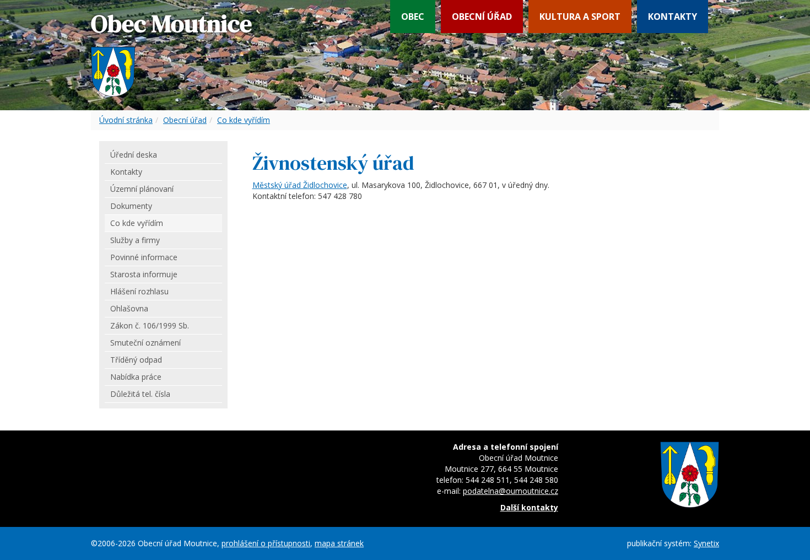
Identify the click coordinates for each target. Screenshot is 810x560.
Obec (412, 16)
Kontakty (672, 16)
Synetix (706, 543)
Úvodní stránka (126, 120)
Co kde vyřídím (243, 120)
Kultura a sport (579, 16)
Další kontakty (529, 507)
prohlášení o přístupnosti (266, 543)
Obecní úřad (482, 16)
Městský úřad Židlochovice (299, 185)
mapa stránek (339, 543)
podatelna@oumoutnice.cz (510, 491)
